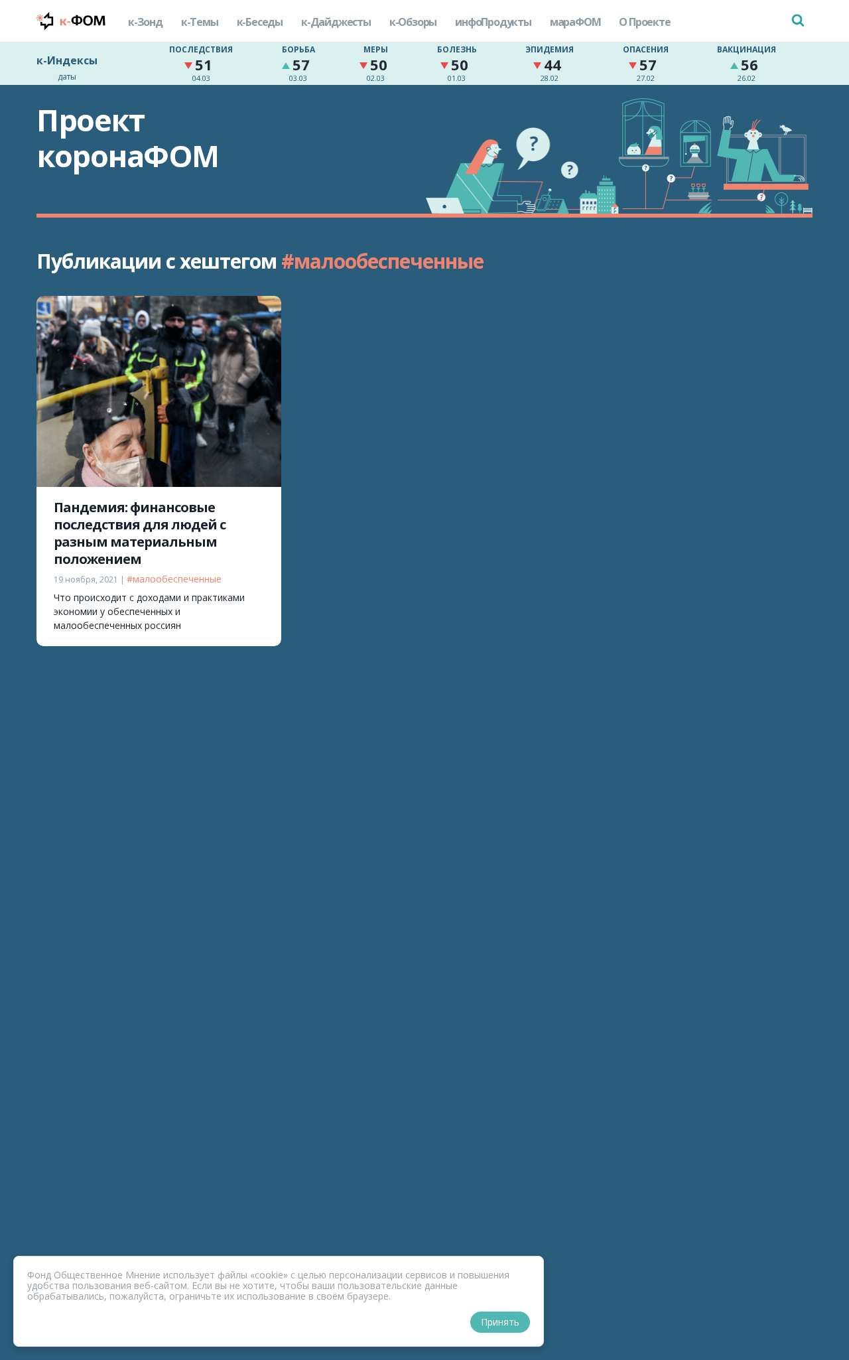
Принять (500, 1322)
